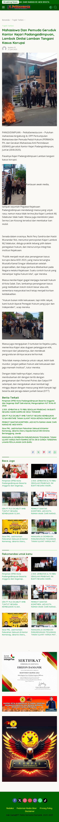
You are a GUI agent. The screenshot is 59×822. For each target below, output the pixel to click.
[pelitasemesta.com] (18, 7)
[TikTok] (45, 800)
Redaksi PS (12, 47)
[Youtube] (30, 800)
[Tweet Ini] (38, 452)
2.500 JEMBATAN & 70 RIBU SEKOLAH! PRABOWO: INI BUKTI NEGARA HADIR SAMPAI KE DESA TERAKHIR (28, 410)
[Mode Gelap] (50, 7)
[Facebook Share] (33, 452)
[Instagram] (25, 800)
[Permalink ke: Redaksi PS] (4, 48)
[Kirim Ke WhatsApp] (55, 452)
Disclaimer (30, 811)
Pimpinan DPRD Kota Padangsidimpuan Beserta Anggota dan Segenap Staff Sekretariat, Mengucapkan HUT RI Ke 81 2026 (29, 403)
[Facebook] (14, 800)
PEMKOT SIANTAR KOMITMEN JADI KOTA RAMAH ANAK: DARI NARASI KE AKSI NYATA (29, 423)
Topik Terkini (8, 25)
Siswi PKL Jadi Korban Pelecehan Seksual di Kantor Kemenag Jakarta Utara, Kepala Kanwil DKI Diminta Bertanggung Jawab (26, 431)
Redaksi (10, 808)
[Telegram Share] (49, 452)
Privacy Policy (46, 808)
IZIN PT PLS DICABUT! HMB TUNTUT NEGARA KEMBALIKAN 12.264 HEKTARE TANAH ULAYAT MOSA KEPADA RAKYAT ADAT (29, 417)
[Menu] (4, 7)
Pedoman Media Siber (27, 808)
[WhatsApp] (40, 800)
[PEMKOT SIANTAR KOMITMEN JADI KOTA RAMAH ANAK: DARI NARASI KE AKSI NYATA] (44, 499)
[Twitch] (35, 800)
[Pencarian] (55, 7)
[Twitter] (20, 800)
